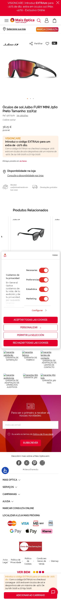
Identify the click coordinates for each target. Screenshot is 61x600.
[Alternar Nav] (6, 20)
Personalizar (28, 327)
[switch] (43, 280)
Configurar (37, 310)
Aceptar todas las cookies (30, 320)
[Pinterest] (34, 463)
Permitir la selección (30, 335)
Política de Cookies (28, 561)
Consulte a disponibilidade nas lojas (25, 175)
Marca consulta (47, 29)
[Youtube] (27, 463)
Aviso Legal (5, 561)
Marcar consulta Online (18, 508)
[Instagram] (42, 463)
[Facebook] (19, 463)
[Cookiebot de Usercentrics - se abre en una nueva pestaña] (44, 255)
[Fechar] (57, 2)
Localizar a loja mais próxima (21, 515)
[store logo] (22, 20)
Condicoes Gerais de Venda (41, 561)
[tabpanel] (30, 242)
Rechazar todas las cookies (30, 343)
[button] (39, 20)
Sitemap (54, 561)
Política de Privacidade (43, 434)
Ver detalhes (22, 115)
